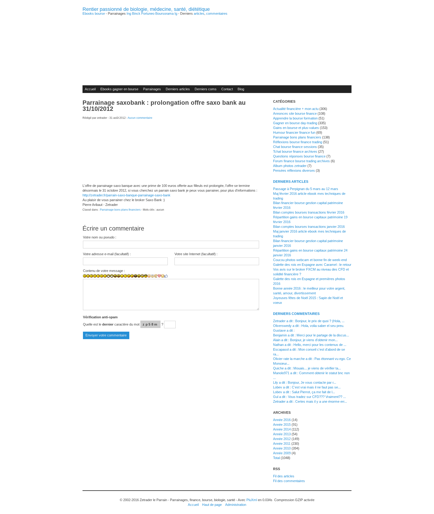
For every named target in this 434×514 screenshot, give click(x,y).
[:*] (149, 276)
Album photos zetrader (290, 166)
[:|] (95, 276)
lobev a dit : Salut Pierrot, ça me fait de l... (304, 392)
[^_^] (162, 276)
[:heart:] (159, 276)
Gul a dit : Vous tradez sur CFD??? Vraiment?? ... (309, 397)
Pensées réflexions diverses (294, 170)
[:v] (156, 276)
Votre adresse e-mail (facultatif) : (107, 254)
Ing (129, 13)
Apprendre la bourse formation (295, 118)
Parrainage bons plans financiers (120, 209)
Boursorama (164, 13)
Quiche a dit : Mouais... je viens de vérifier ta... (307, 368)
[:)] (84, 276)
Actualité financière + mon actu (295, 109)
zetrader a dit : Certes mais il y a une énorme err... (310, 401)
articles (199, 13)
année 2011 (281, 443)
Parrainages (152, 89)
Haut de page (212, 505)
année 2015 (282, 424)
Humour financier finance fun (294, 132)
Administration (235, 505)
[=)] (91, 276)
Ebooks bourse (94, 13)
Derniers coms (206, 89)
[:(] (101, 276)
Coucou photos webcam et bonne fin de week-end (310, 260)
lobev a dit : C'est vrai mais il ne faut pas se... (307, 387)
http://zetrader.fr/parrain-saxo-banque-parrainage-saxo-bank (126, 195)
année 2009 (282, 453)
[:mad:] (139, 276)
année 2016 (282, 420)
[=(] (105, 276)
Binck (136, 13)
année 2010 (282, 448)
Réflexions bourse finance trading (297, 142)
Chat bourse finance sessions (295, 147)
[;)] (122, 276)
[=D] (111, 276)
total (277, 458)
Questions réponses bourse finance (299, 156)
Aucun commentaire (140, 117)
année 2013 (282, 434)
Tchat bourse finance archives (295, 151)
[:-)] (88, 276)
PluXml (251, 500)
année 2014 (282, 429)
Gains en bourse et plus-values (296, 128)
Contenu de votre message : (104, 271)
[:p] (132, 276)
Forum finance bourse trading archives (301, 161)
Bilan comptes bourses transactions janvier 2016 (309, 226)
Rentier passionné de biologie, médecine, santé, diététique (146, 9)
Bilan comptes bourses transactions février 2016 (308, 212)
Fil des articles (283, 476)
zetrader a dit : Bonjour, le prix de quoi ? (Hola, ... (308, 321)
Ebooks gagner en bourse (119, 89)
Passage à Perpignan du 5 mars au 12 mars (305, 189)
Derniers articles (178, 89)
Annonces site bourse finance (295, 113)
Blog (241, 89)
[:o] (115, 276)
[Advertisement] (217, 47)
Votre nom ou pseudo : (99, 237)
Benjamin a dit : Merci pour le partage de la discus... (311, 335)
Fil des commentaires (289, 481)
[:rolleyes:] (142, 276)
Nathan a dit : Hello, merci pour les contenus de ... (309, 345)
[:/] (125, 276)
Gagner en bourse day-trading (295, 123)
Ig (176, 13)
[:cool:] (145, 276)
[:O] (118, 276)
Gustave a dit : (284, 330)
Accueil (90, 89)
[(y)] (166, 276)
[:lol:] (135, 276)
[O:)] (152, 276)
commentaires (216, 13)
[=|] (98, 276)
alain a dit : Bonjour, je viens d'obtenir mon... (305, 340)
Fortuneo (147, 13)
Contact (227, 89)
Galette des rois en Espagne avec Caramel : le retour (312, 265)
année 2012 (282, 439)
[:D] (108, 276)
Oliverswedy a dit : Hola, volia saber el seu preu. (308, 326)
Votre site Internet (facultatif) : (196, 254)
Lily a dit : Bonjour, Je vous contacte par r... (304, 382)
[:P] (128, 276)
